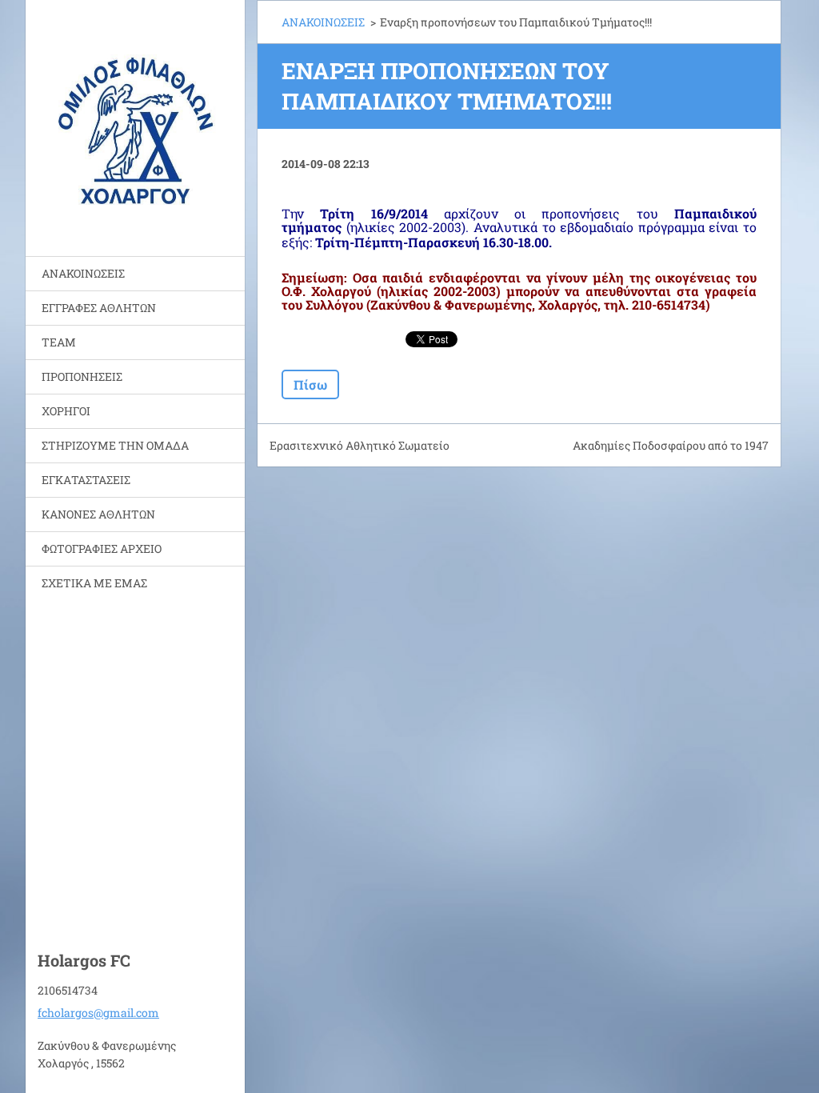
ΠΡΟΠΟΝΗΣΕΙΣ (82, 376)
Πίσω (310, 384)
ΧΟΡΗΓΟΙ (66, 410)
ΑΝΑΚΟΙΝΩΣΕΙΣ (83, 273)
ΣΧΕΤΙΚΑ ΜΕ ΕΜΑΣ (94, 583)
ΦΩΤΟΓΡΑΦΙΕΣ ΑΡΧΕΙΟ (102, 548)
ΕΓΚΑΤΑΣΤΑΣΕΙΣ (86, 479)
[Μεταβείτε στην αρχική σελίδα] (135, 118)
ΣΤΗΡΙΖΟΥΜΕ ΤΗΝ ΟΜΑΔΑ (115, 445)
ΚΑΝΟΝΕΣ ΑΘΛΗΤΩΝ (98, 514)
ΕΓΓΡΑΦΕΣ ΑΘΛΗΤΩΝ (99, 307)
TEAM (59, 342)
